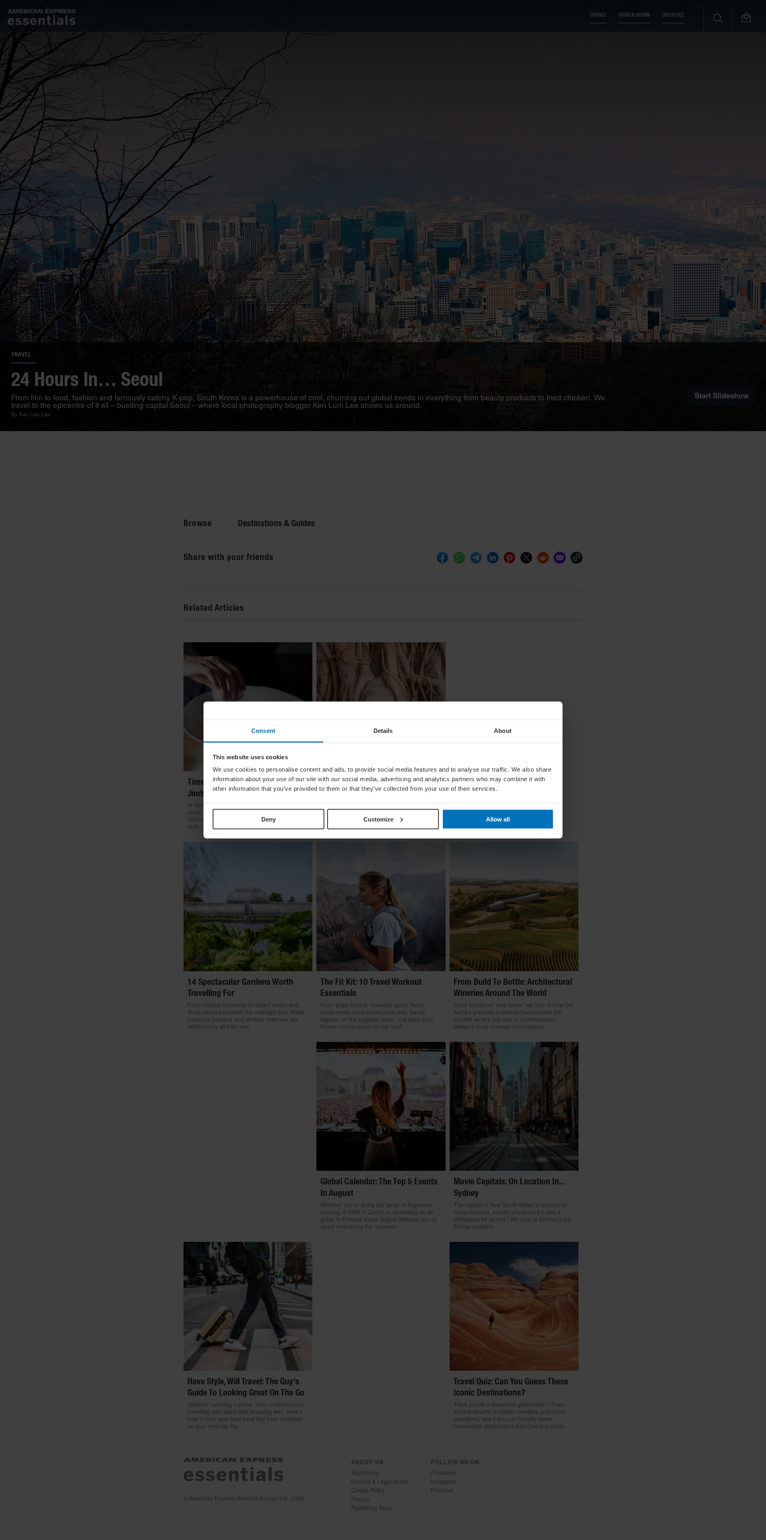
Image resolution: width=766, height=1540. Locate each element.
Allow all (498, 819)
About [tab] (502, 730)
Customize (378, 819)
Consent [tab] (263, 730)
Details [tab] (383, 730)
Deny (268, 819)
